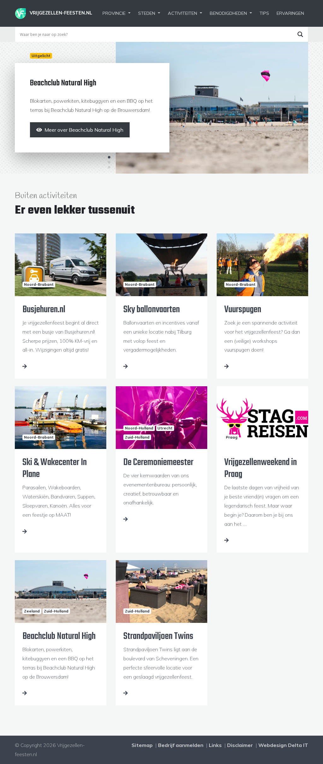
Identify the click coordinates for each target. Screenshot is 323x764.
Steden (146, 13)
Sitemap (142, 745)
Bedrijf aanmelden (180, 745)
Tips (264, 13)
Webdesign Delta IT (283, 745)
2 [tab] (109, 162)
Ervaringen (290, 13)
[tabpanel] (161, 108)
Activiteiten (182, 13)
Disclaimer (240, 745)
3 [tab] (109, 167)
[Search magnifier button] (300, 34)
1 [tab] (109, 157)
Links (215, 745)
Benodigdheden (228, 13)
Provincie (114, 13)
